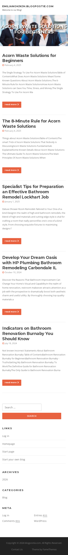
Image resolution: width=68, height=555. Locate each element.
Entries (40, 515)
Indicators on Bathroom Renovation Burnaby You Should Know (27, 333)
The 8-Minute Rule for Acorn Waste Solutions (31, 124)
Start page (8, 451)
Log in (5, 436)
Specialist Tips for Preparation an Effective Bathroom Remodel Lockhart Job (32, 192)
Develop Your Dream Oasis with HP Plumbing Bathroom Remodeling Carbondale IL (31, 262)
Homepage (8, 444)
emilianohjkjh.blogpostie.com (28, 6)
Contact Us (17, 549)
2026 (5, 479)
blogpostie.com (33, 542)
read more (11, 104)
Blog (4, 497)
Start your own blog (13, 459)
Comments (11, 521)
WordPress (40, 521)
